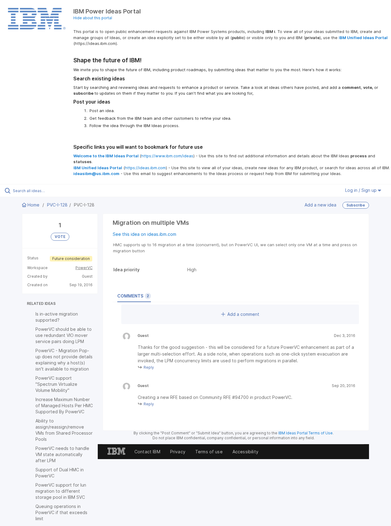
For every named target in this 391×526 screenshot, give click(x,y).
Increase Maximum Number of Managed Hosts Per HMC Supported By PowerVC (64, 405)
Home (33, 204)
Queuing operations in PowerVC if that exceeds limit (61, 512)
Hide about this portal (92, 18)
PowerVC (84, 267)
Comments (133, 295)
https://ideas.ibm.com (145, 167)
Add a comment (243, 314)
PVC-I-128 (57, 204)
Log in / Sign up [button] (361, 190)
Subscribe (355, 205)
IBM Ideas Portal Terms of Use (305, 433)
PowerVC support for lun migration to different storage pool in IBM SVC (60, 491)
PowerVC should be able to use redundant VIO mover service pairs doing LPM (63, 335)
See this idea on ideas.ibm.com (144, 234)
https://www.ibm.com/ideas (167, 155)
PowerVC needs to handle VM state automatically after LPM (62, 454)
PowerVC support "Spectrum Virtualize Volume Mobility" (56, 384)
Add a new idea (320, 204)
